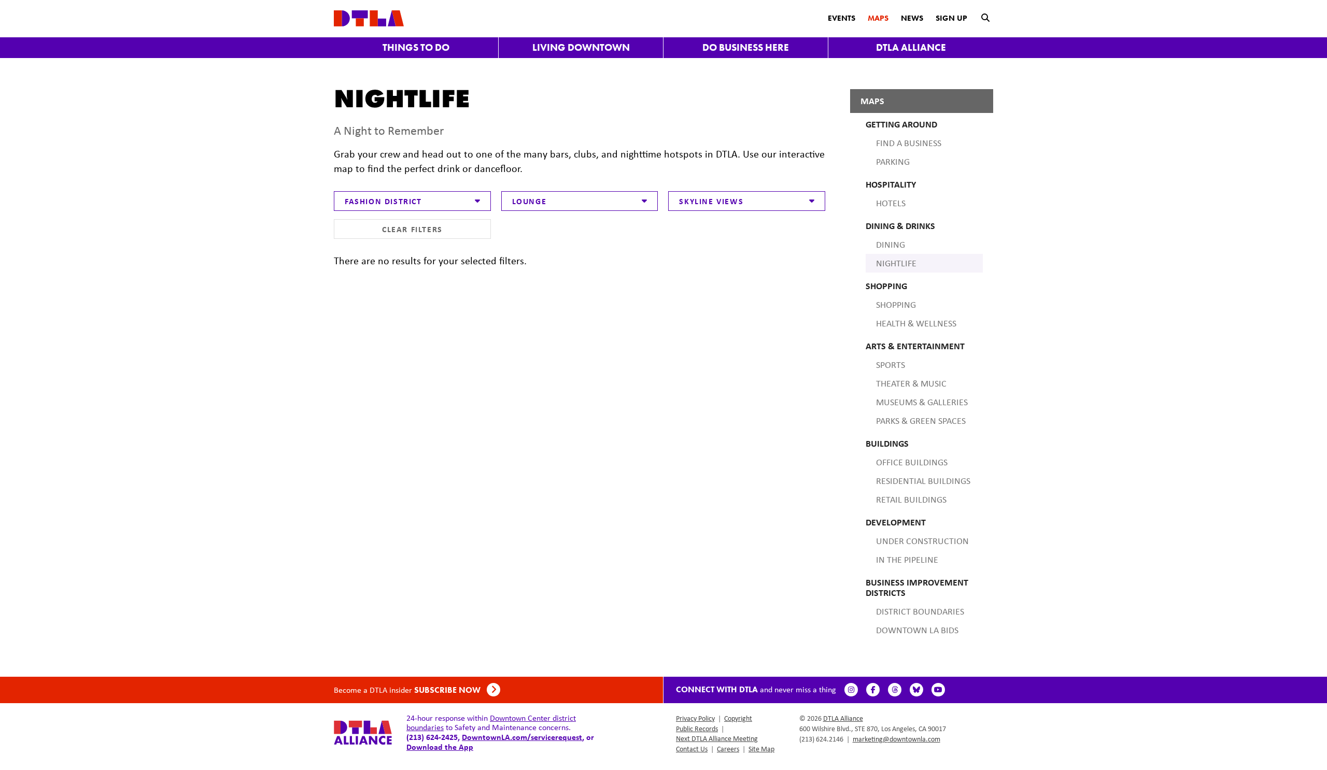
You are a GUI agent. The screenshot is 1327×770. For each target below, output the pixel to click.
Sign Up (951, 18)
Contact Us (692, 748)
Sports (890, 365)
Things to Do (416, 47)
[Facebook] (873, 689)
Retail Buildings (911, 499)
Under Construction (922, 541)
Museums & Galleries (922, 402)
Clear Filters (412, 229)
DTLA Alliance (911, 47)
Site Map (761, 748)
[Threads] (894, 689)
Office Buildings (912, 462)
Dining (890, 244)
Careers (728, 748)
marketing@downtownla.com (896, 739)
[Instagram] (851, 689)
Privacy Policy (695, 718)
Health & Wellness (916, 323)
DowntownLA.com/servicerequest (522, 737)
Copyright (738, 718)
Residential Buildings (923, 481)
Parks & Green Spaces (921, 421)
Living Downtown (581, 47)
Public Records (697, 728)
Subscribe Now (448, 690)
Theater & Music (911, 383)
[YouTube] (938, 689)
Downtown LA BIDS (917, 630)
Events (841, 18)
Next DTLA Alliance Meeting (717, 738)
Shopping (896, 304)
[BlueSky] (916, 689)
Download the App (439, 746)
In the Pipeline (907, 559)
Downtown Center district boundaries (491, 722)
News (912, 18)
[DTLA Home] (369, 17)
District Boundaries (920, 611)
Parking (893, 161)
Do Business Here (745, 47)
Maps (878, 18)
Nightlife (896, 263)
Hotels (891, 203)
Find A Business (908, 143)
